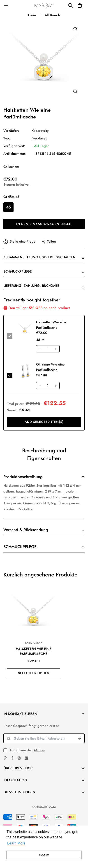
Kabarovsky (40, 130)
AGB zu (39, 750)
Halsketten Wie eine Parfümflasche (33, 651)
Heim (32, 15)
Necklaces (39, 138)
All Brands (52, 15)
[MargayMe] (44, 5)
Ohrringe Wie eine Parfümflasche (50, 367)
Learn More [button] (16, 843)
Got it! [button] (44, 855)
